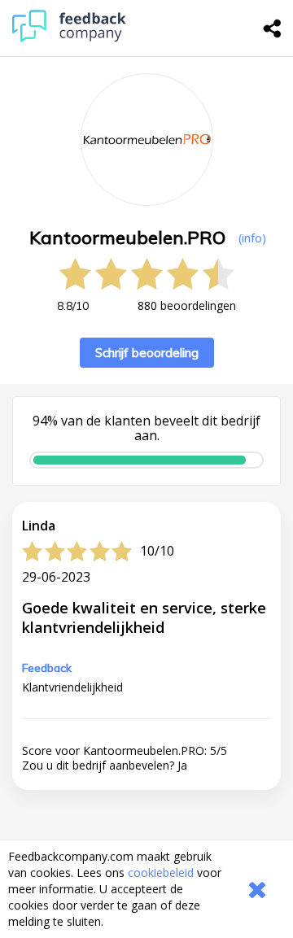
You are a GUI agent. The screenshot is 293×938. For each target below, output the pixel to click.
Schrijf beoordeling (147, 352)
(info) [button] (252, 238)
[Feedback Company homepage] (69, 38)
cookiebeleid (161, 872)
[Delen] (273, 28)
